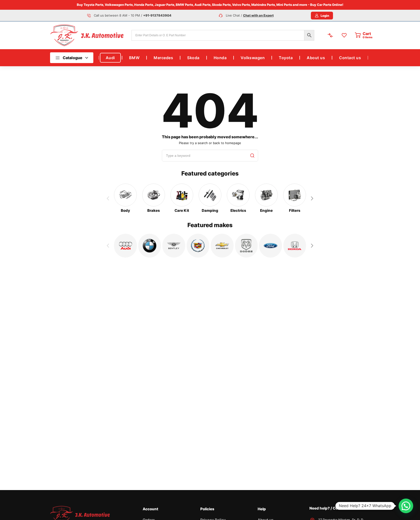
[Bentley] (174, 245)
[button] (312, 198)
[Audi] (125, 245)
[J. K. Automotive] (87, 35)
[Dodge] (246, 245)
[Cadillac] (198, 245)
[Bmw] (150, 245)
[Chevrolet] (222, 245)
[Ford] (270, 245)
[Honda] (295, 245)
